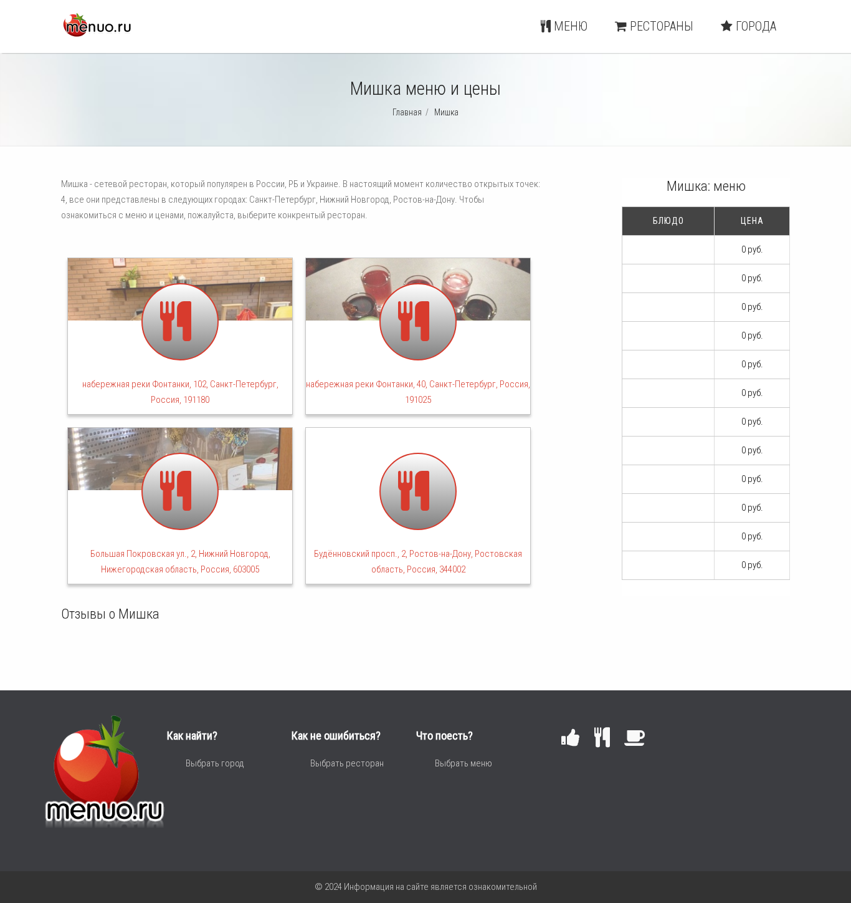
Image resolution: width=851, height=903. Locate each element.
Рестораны (660, 26)
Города (754, 26)
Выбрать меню (463, 763)
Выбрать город (215, 763)
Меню (569, 26)
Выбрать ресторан (347, 763)
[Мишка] (96, 33)
